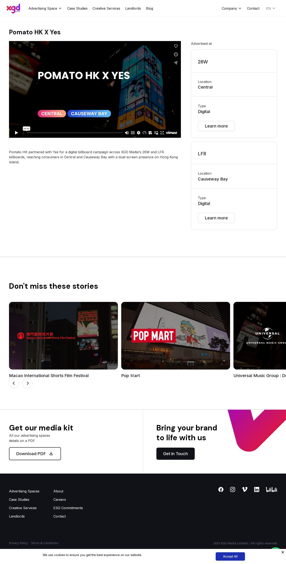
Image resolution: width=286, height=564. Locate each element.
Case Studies (77, 8)
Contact (253, 8)
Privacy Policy (18, 543)
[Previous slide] (14, 383)
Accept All (230, 556)
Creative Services (106, 8)
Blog (149, 8)
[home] (13, 8)
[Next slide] (27, 383)
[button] (45, 8)
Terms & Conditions (44, 543)
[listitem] (63, 340)
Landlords (133, 8)
